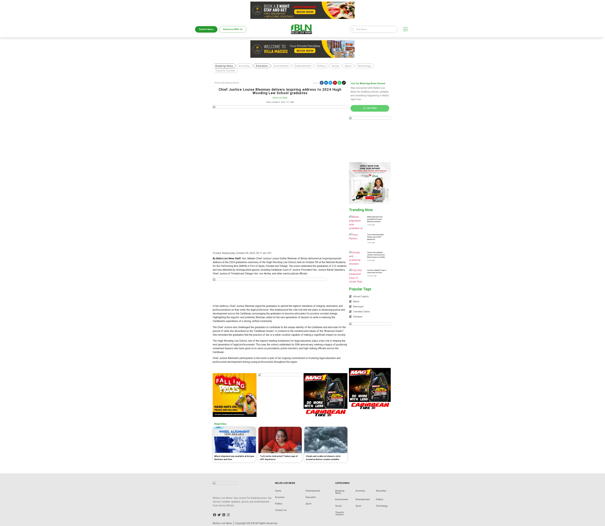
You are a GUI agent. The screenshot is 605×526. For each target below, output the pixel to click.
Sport (348, 65)
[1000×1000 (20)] (370, 203)
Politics (321, 65)
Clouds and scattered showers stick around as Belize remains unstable (376, 255)
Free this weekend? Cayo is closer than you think (376, 271)
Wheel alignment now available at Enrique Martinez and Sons (375, 219)
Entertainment (302, 65)
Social (335, 65)
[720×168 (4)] (269, 280)
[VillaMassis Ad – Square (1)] (370, 324)
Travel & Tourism (225, 70)
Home (217, 82)
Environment (281, 65)
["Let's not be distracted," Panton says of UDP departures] (357, 240)
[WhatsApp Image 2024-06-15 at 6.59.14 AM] (234, 416)
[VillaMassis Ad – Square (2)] (370, 118)
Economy (244, 65)
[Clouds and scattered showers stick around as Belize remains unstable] (357, 258)
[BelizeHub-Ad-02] (280, 375)
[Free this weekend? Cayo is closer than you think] (357, 276)
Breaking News (224, 65)
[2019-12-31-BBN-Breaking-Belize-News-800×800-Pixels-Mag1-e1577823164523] (325, 416)
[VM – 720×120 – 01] (302, 18)
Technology (364, 65)
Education (262, 65)
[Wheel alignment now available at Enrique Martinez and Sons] (357, 223)
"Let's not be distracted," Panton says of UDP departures (375, 237)
